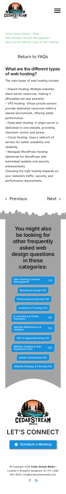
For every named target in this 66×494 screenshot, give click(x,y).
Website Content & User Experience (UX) (33, 347)
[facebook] (30, 480)
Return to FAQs (33, 56)
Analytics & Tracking (33, 307)
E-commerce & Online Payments (33, 317)
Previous (18, 198)
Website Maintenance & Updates (33, 328)
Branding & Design (33, 290)
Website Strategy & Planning (33, 366)
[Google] (36, 480)
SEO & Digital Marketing (33, 338)
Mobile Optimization (33, 357)
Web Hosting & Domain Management (33, 280)
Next (51, 198)
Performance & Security (33, 299)
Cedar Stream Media (43, 466)
